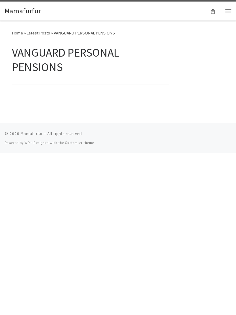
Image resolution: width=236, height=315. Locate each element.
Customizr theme (79, 143)
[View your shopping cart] (213, 11)
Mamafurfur (32, 133)
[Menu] (228, 11)
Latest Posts (38, 33)
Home (17, 33)
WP (27, 143)
